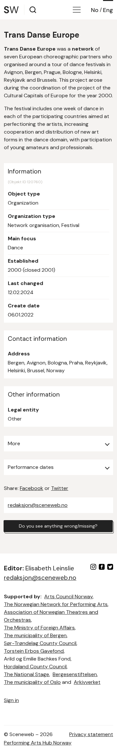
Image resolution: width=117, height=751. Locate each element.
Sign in (11, 700)
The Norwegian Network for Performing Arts (56, 604)
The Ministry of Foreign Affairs (39, 627)
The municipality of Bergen (35, 635)
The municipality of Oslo (32, 682)
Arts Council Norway (68, 596)
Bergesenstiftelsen (75, 674)
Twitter (59, 488)
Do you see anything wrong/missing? (58, 526)
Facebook (31, 488)
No (94, 10)
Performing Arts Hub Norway (38, 742)
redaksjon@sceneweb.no (38, 505)
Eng (108, 10)
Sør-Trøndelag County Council (40, 643)
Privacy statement (91, 734)
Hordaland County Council (35, 666)
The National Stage (26, 674)
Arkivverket (87, 682)
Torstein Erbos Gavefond (34, 651)
